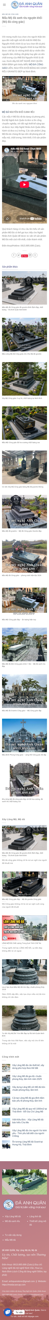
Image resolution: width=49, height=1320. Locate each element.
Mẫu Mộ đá (10, 1240)
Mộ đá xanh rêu (12, 1221)
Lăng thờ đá (35, 1216)
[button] (8, 1312)
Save (25, 256)
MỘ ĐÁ (5, 112)
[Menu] (4, 4)
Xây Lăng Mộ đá (13, 1216)
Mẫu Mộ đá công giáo (10, 14)
